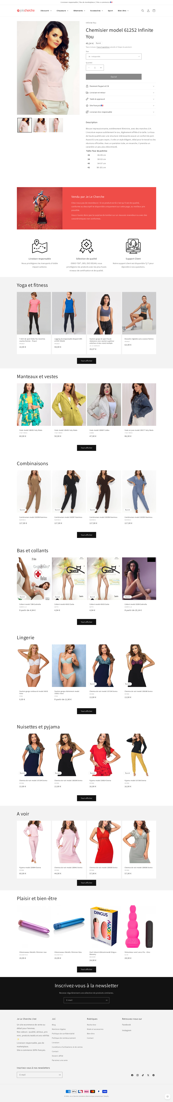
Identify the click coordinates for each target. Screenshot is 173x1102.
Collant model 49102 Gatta (64, 604)
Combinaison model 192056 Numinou (103, 517)
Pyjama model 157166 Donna (135, 781)
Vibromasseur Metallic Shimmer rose (32, 952)
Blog (54, 1025)
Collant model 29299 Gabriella (136, 604)
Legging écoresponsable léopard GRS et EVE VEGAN (68, 340)
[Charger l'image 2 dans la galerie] (40, 125)
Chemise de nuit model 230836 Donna (138, 868)
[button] (143, 10)
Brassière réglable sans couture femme (139, 339)
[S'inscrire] (106, 1000)
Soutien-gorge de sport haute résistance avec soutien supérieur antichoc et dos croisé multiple (102, 341)
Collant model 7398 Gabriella (30, 604)
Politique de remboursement (64, 1038)
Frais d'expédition (103, 47)
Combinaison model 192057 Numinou (68, 517)
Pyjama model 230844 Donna (30, 868)
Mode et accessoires (95, 1029)
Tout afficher (86, 361)
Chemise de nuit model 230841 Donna (68, 868)
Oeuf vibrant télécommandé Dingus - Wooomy (103, 953)
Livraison (55, 1042)
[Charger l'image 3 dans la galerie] (56, 125)
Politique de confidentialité (63, 1033)
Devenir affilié (57, 1056)
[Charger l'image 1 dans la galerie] (24, 125)
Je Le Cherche (74, 1096)
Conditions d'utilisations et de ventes (67, 1047)
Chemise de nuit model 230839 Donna (103, 868)
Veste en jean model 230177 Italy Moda (139, 430)
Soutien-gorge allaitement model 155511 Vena (66, 692)
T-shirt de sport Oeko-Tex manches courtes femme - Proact (32, 340)
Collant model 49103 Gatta (99, 604)
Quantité (89, 63)
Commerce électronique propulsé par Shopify (94, 1096)
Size (87, 51)
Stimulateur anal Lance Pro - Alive (137, 952)
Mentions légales (59, 1029)
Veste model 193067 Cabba (99, 430)
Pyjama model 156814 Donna (100, 781)
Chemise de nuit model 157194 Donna (103, 691)
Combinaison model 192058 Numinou (33, 517)
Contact (55, 1051)
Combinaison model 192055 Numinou (138, 517)
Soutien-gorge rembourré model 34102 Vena (33, 692)
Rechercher (91, 1025)
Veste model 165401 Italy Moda (65, 430)
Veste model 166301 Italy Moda (30, 430)
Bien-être (90, 1033)
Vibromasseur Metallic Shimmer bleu (68, 952)
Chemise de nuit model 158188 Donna (138, 691)
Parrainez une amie (60, 1060)
